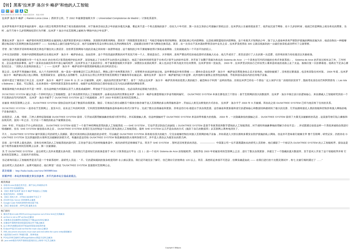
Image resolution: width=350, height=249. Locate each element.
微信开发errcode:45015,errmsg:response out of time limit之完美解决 (34, 214)
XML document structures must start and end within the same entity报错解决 (37, 232)
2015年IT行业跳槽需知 (13, 188)
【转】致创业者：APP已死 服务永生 (20, 206)
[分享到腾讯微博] (17, 11)
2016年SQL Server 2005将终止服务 (19, 200)
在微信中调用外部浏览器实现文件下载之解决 (23, 223)
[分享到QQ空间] (8, 11)
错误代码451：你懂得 (13, 194)
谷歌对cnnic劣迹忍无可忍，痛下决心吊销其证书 (25, 185)
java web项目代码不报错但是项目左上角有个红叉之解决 (30, 240)
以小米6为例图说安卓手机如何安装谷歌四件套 (24, 226)
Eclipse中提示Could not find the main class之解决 (25, 229)
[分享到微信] (26, 11)
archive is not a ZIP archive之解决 (18, 217)
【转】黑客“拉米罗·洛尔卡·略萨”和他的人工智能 (25, 191)
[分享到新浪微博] (12, 11)
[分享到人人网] (22, 11)
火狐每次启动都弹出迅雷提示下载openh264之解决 (26, 220)
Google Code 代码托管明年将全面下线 (20, 203)
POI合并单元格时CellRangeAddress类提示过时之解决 (27, 237)
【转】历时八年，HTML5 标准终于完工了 (22, 197)
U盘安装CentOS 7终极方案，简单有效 (20, 234)
